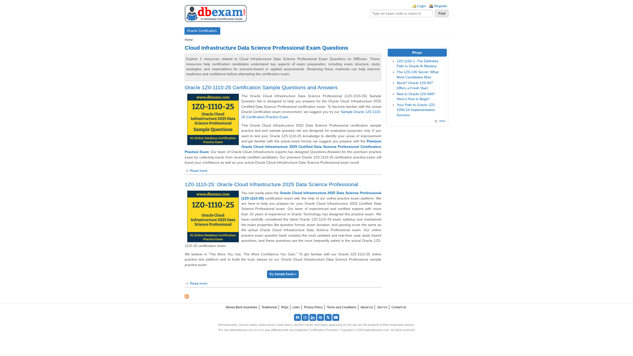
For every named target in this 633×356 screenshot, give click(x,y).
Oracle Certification (202, 31)
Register (440, 6)
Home (189, 39)
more (442, 120)
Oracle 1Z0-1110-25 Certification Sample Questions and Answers (261, 87)
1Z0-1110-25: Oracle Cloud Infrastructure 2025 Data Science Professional (271, 184)
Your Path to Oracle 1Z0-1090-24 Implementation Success (416, 110)
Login (421, 6)
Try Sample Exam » (282, 274)
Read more (198, 171)
